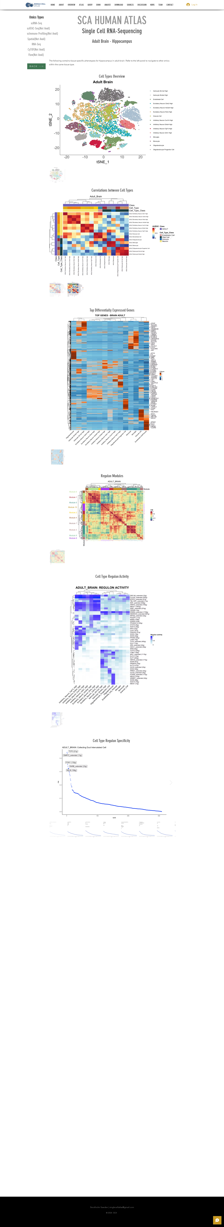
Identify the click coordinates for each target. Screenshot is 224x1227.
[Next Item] (171, 236)
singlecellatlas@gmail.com (122, 1207)
